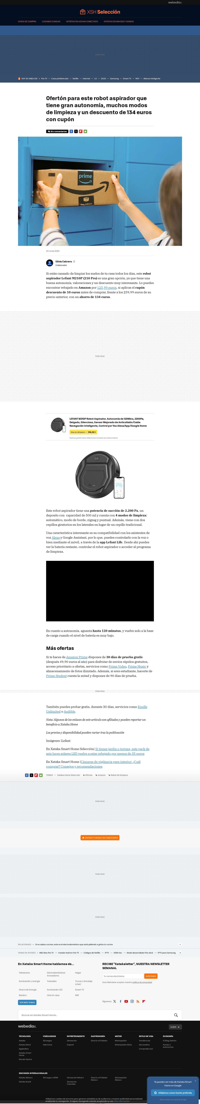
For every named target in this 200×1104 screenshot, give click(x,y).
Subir (173, 1027)
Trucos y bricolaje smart (83, 982)
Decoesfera (144, 1044)
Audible (69, 711)
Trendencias (144, 1040)
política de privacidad (142, 982)
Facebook (71, 131)
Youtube (126, 1000)
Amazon (102, 775)
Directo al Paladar (99, 1040)
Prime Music (137, 666)
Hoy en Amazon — (83, 432)
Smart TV (127, 78)
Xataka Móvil (25, 1044)
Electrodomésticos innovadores (56, 974)
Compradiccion (146, 1048)
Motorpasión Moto (123, 1044)
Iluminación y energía (29, 981)
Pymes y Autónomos (168, 1045)
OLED (103, 78)
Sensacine (72, 1040)
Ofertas (89, 775)
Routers (23, 995)
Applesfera (24, 1048)
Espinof (70, 1044)
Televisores (24, 972)
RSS (138, 1000)
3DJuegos (47, 1040)
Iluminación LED (55, 989)
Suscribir (151, 976)
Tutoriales (52, 981)
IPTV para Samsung (167, 952)
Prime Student (56, 676)
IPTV (107, 952)
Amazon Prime (77, 657)
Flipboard (80, 131)
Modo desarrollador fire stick (140, 952)
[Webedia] (175, 2)
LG (95, 78)
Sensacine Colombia (72, 1082)
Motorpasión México (121, 1078)
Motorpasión (121, 1040)
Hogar (78, 972)
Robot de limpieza (119, 775)
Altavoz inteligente (151, 78)
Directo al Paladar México (99, 1078)
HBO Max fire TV (46, 952)
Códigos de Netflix (92, 952)
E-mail (85, 131)
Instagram (132, 1000)
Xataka (22, 1040)
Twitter (76, 131)
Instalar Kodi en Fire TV (68, 952)
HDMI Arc (118, 952)
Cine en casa (53, 995)
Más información (122, 1101)
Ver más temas (27, 1002)
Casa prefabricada (59, 78)
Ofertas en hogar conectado (82, 21)
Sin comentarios (59, 131)
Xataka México (26, 1077)
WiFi (137, 78)
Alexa (56, 537)
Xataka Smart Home (25, 1053)
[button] (65, 261)
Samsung (114, 78)
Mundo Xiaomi (25, 1059)
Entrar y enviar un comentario (101, 837)
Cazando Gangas (51, 21)
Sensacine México (75, 1077)
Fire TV (44, 78)
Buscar (176, 1015)
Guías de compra (27, 21)
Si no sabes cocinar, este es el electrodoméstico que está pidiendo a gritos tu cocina (74, 944)
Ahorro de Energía (27, 989)
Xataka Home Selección (100, 11)
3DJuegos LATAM (50, 1077)
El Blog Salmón (169, 1040)
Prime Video (117, 666)
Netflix (75, 78)
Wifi (77, 995)
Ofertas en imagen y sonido (119, 21)
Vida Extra (47, 1044)
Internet (86, 78)
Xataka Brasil (25, 1081)
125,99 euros (106, 287)
